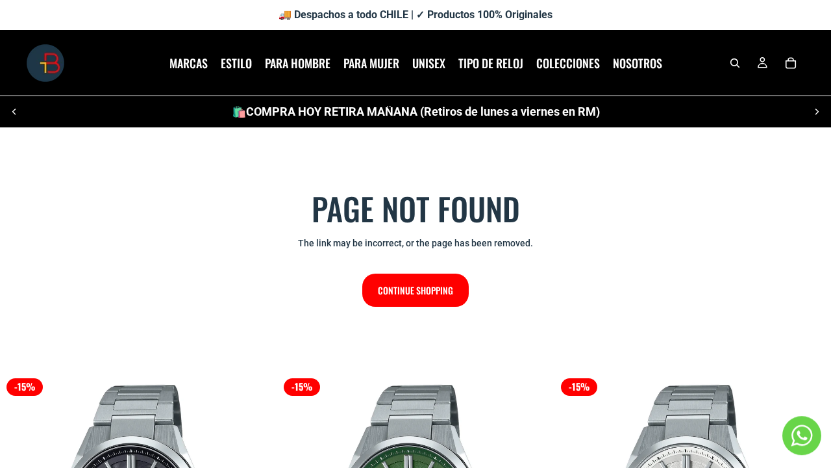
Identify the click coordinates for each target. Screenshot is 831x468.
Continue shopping (415, 290)
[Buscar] (735, 63)
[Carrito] (790, 63)
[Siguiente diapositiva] (816, 112)
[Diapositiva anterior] (14, 112)
